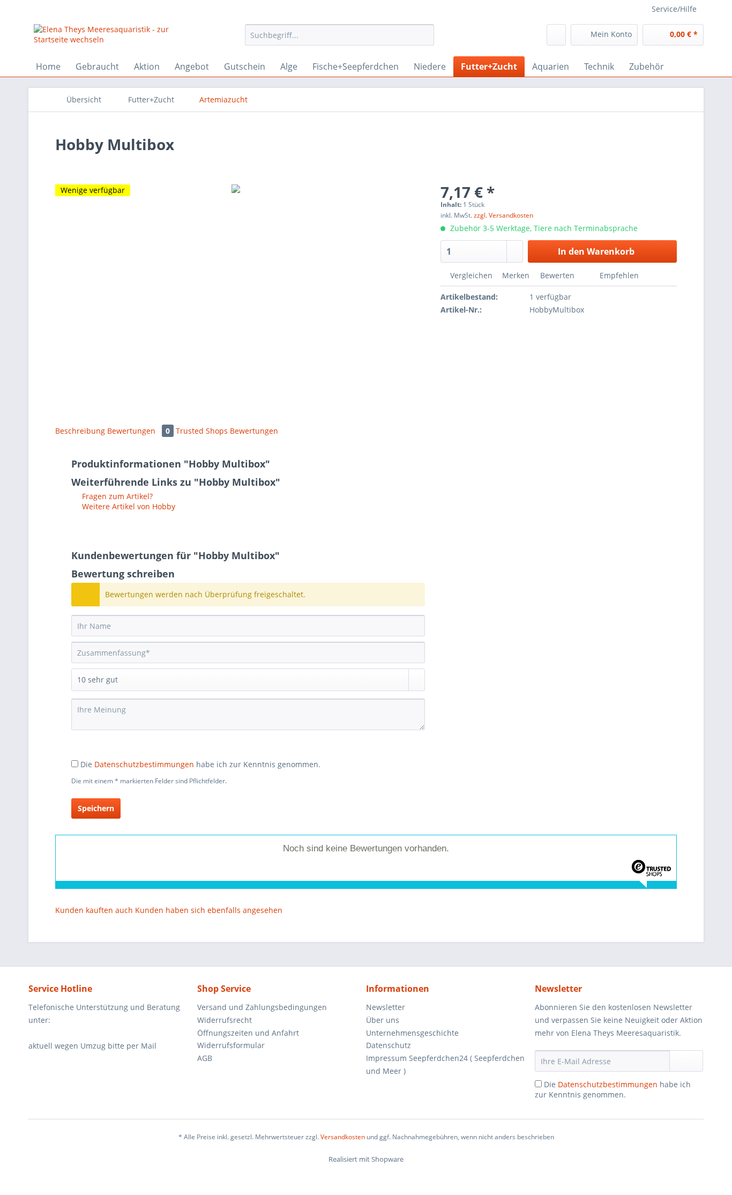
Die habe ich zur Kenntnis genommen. (200, 764)
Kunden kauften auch (94, 910)
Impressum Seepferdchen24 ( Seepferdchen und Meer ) (445, 1064)
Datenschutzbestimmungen (144, 764)
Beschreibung (80, 431)
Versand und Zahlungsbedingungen (262, 1007)
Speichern (96, 808)
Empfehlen (618, 275)
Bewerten (557, 275)
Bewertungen (138, 431)
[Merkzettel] (556, 35)
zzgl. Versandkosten (503, 215)
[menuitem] (339, 40)
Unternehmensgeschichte (412, 1033)
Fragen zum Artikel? (116, 496)
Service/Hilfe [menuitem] (674, 9)
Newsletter (385, 1007)
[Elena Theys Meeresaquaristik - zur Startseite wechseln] (115, 37)
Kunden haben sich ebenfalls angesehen (208, 910)
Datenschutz (388, 1045)
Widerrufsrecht (224, 1020)
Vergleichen (470, 275)
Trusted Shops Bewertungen (227, 431)
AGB (204, 1058)
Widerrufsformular (231, 1045)
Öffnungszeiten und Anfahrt (248, 1033)
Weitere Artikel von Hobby (127, 506)
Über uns (382, 1020)
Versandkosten (342, 1136)
